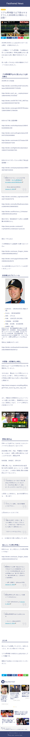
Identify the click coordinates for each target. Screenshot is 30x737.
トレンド (3, 9)
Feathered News (15, 3)
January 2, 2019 (10, 189)
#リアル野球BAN (16, 180)
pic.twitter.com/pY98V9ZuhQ (13, 182)
